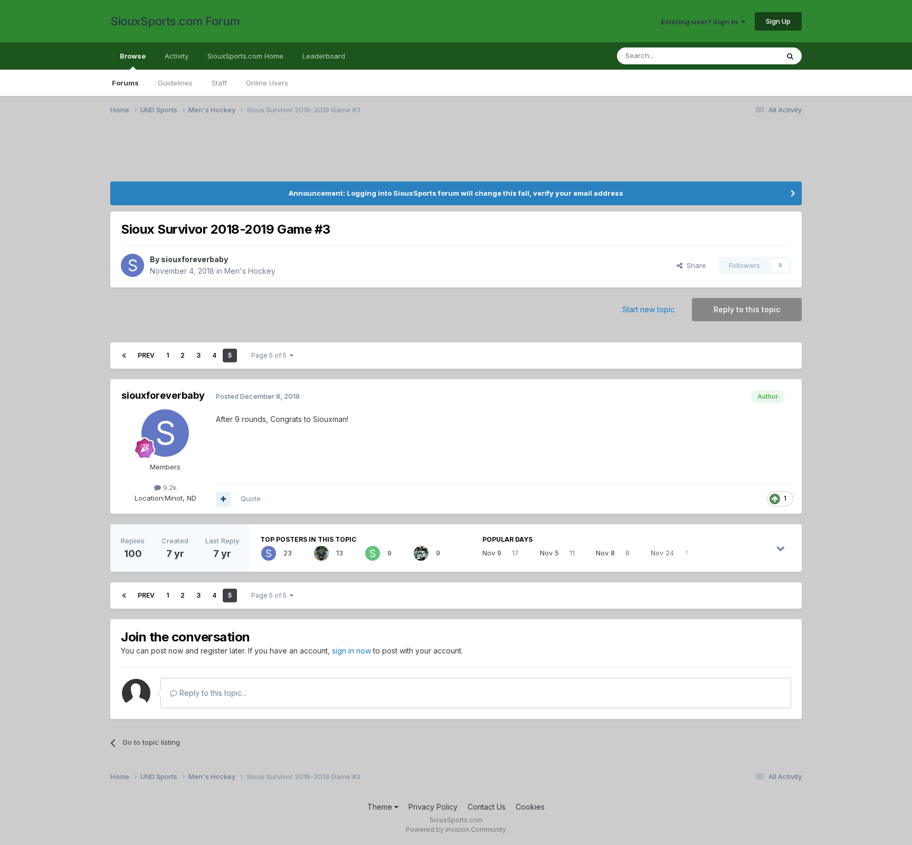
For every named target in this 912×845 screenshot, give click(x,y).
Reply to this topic (747, 309)
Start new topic (648, 309)
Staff (219, 83)
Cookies (530, 806)
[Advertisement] (427, 154)
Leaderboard (323, 56)
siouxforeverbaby (194, 259)
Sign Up (778, 21)
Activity (176, 56)
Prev (146, 355)
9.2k (169, 487)
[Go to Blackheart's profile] (321, 553)
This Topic (747, 56)
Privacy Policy (433, 806)
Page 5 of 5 (270, 355)
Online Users (267, 83)
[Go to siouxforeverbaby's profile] (132, 265)
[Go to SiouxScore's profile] (421, 553)
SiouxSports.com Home (245, 56)
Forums (125, 83)
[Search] (790, 55)
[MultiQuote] (223, 499)
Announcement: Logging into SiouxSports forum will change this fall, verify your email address (456, 193)
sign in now (351, 650)
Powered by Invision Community (456, 829)
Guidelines (175, 83)
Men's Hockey (250, 270)
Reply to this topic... (211, 692)
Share (694, 265)
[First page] (124, 355)
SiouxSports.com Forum (175, 21)
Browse (133, 56)
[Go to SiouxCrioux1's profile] (372, 553)
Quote (251, 498)
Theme (380, 806)
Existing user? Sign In (701, 21)
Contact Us (487, 806)
